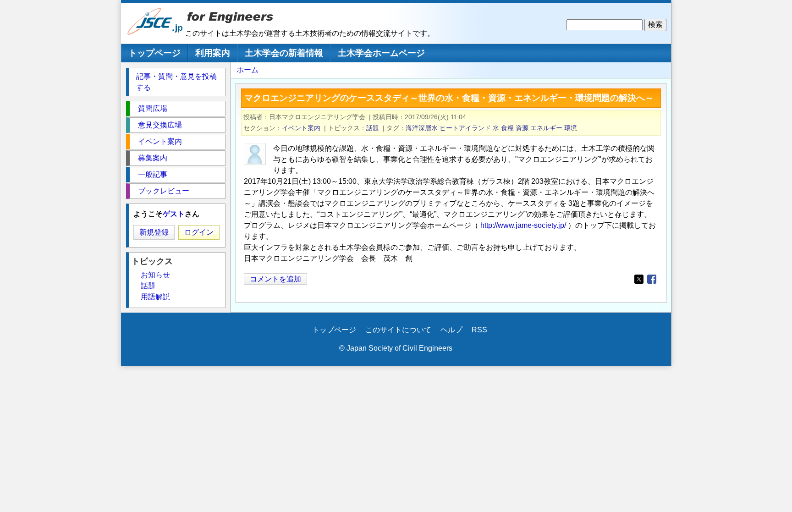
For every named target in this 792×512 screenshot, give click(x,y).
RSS (479, 330)
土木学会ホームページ (381, 53)
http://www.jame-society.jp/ (523, 225)
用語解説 (155, 297)
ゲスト (174, 214)
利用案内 (212, 53)
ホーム (247, 70)
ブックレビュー (163, 191)
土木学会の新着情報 (284, 53)
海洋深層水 (422, 128)
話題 (372, 128)
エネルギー (546, 128)
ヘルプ (451, 330)
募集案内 (152, 158)
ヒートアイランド (465, 128)
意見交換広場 (160, 125)
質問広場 (152, 108)
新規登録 (154, 232)
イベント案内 (301, 128)
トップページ (154, 53)
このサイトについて (398, 330)
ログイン (199, 232)
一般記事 (152, 174)
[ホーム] (155, 33)
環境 (570, 128)
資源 (522, 128)
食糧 (507, 128)
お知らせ (155, 275)
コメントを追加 (275, 279)
